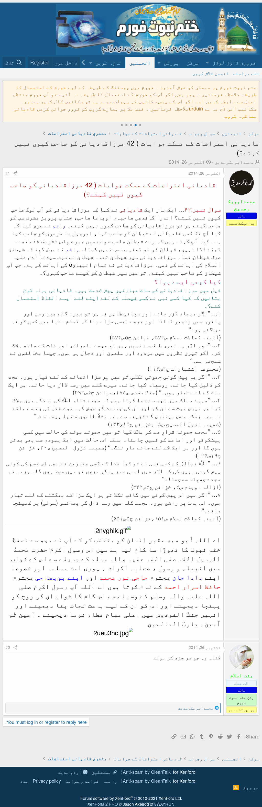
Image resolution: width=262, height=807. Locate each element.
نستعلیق (102, 771)
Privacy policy (47, 780)
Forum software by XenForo (131, 798)
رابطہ (110, 780)
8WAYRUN (164, 804)
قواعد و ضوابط (82, 780)
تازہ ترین (108, 62)
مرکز (193, 62)
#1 (7, 173)
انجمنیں (140, 62)
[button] (231, 62)
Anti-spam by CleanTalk (147, 771)
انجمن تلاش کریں (210, 73)
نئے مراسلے (246, 73)
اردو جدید (70, 771)
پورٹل (171, 62)
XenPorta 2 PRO (103, 804)
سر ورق (250, 787)
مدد (24, 780)
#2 (7, 647)
